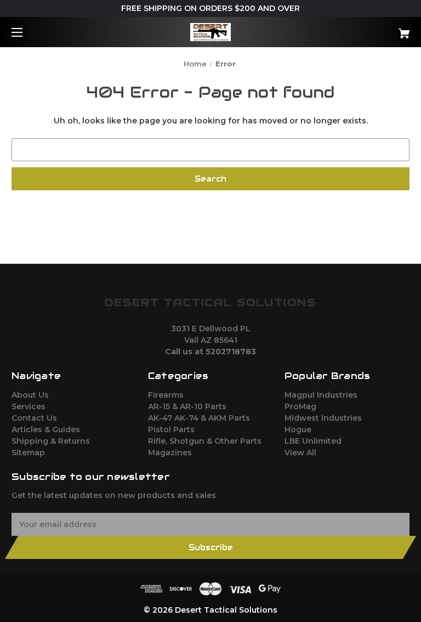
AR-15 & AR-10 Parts (187, 406)
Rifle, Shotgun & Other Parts (204, 441)
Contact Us (34, 418)
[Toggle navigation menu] (27, 32)
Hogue (298, 429)
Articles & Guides (46, 429)
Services (28, 406)
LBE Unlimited (313, 441)
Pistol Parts (171, 429)
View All (300, 452)
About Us (30, 395)
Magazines (170, 452)
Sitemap (28, 452)
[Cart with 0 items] (369, 29)
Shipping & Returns (51, 441)
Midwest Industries (323, 418)
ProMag (300, 406)
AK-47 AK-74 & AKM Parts (199, 418)
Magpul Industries (321, 395)
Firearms (166, 395)
